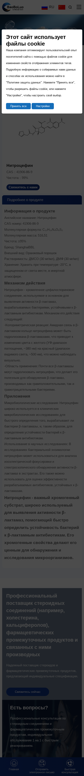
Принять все (18, 106)
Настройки (43, 106)
